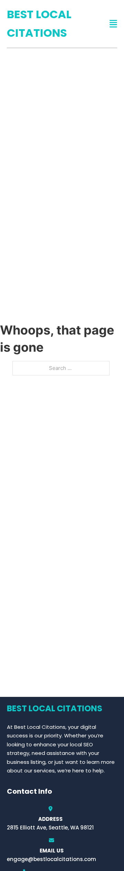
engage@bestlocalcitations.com (51, 859)
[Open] (113, 24)
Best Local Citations (39, 24)
